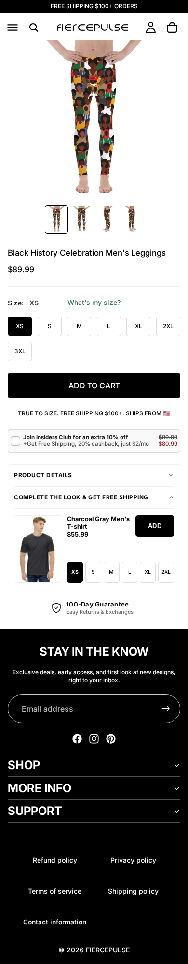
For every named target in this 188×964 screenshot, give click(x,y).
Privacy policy (133, 860)
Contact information (54, 922)
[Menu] (12, 27)
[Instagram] (94, 738)
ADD (155, 526)
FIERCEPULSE (108, 950)
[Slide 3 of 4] (106, 219)
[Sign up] (166, 709)
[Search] (33, 27)
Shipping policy (133, 891)
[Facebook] (77, 738)
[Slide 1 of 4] (56, 219)
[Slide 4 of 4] (131, 219)
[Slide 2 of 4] (81, 219)
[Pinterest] (111, 738)
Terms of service (54, 891)
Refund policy (55, 860)
